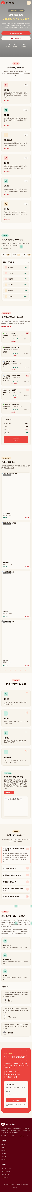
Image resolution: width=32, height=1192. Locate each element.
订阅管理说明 (5, 1177)
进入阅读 (13, 341)
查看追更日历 (17, 38)
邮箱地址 (8, 1091)
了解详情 (6, 101)
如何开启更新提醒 (6, 1168)
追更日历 (3, 1147)
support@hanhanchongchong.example (18, 1135)
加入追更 (27, 517)
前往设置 (7, 792)
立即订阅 (17, 1100)
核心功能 (3, 1144)
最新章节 (3, 1150)
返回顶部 (15, 1187)
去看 (25, 267)
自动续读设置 (5, 1174)
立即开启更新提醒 (17, 33)
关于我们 (3, 1159)
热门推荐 (3, 1153)
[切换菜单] (29, 3)
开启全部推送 (5, 326)
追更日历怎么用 (5, 1171)
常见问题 (3, 1156)
